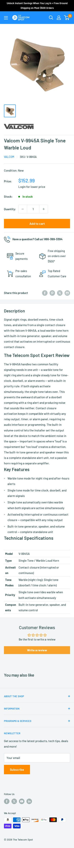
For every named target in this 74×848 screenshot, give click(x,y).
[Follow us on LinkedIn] (29, 801)
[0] (66, 17)
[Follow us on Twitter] (14, 801)
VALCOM (9, 156)
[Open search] (51, 17)
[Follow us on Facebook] (6, 801)
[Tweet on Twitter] (60, 293)
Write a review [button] (37, 650)
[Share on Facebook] (45, 293)
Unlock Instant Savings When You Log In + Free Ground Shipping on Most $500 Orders (37, 5)
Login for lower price (31, 186)
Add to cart (37, 223)
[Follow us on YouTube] (21, 801)
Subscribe (17, 769)
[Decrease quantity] (23, 209)
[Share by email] (67, 293)
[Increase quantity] (43, 209)
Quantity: (10, 209)
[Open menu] (6, 17)
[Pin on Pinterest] (52, 293)
